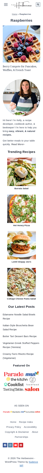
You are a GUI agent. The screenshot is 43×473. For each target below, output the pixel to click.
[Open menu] (6, 4)
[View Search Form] (38, 4)
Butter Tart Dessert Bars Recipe (20, 336)
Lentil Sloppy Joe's (21, 262)
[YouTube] (15, 445)
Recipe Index (26, 422)
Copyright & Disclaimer (17, 432)
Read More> (18, 144)
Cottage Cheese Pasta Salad (21, 299)
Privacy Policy (13, 427)
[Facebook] (5, 445)
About (35, 432)
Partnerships (21, 437)
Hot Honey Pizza (21, 225)
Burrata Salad (21, 188)
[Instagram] (10, 445)
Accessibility (30, 427)
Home (14, 14)
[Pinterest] (21, 445)
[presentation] (21, 43)
